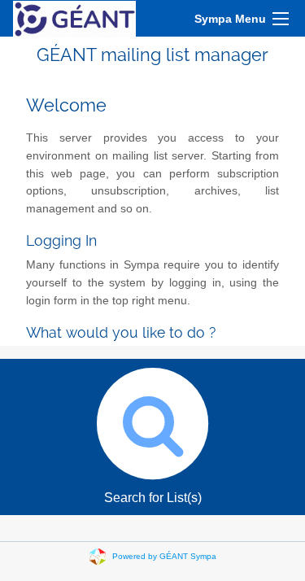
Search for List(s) (153, 498)
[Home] (74, 18)
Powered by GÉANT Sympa (164, 556)
